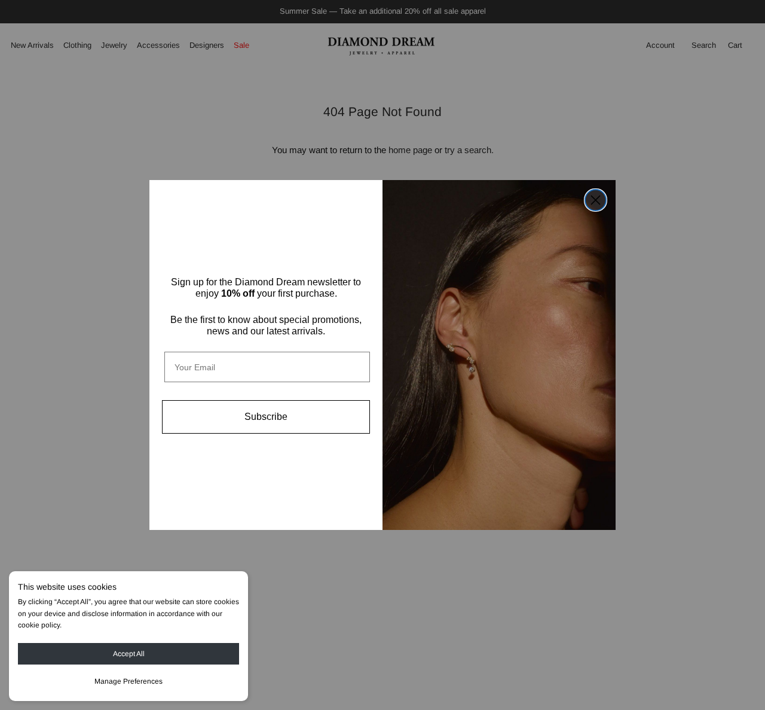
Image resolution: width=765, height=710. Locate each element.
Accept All (129, 654)
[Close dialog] (595, 200)
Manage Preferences (128, 681)
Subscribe (265, 417)
